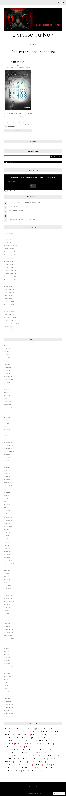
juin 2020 (6, 573)
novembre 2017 (8, 670)
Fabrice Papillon (9, 740)
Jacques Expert (19, 746)
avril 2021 (6, 542)
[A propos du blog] (61, 2)
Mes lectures (8, 326)
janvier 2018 (7, 663)
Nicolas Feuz (17, 764)
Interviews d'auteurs (10, 320)
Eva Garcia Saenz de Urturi (49, 737)
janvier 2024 (7, 439)
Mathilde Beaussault (20, 761)
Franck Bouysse (30, 740)
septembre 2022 (9, 489)
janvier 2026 (7, 367)
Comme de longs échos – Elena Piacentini (18, 61)
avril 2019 (6, 617)
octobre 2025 (8, 376)
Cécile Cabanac (35, 734)
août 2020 (7, 567)
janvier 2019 (7, 626)
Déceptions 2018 (9, 289)
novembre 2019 (8, 595)
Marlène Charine (53, 758)
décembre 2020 (8, 554)
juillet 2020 (7, 570)
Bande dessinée (8, 239)
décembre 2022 (8, 479)
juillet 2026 (7, 348)
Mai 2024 (6, 426)
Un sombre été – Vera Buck (16, 210)
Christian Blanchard (43, 731)
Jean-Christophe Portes (26, 749)
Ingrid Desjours (49, 743)
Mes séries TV (8, 330)
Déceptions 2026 (9, 314)
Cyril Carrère (26, 734)
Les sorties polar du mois (11, 323)
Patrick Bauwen (26, 767)
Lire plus (18, 130)
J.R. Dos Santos (9, 746)
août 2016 (7, 717)
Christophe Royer (55, 731)
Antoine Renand (40, 728)
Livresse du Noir (33, 35)
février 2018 (7, 660)
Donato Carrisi (8, 737)
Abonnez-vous (33, 170)
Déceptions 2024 (9, 308)
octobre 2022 (8, 486)
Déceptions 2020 (9, 295)
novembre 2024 (8, 411)
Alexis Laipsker (18, 728)
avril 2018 (6, 654)
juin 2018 (6, 648)
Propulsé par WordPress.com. (33, 793)
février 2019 (7, 623)
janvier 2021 (7, 551)
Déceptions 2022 (9, 301)
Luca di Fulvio (8, 758)
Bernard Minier (8, 731)
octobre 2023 (8, 448)
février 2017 (7, 698)
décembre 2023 (8, 442)
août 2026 (7, 345)
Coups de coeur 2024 (10, 277)
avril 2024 (7, 429)
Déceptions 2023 (9, 305)
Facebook (33, 141)
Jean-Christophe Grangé (11, 749)
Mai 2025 (6, 392)
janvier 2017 (7, 701)
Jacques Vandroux (42, 746)
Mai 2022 (6, 501)
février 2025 (7, 401)
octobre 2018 (8, 635)
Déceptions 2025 (9, 311)
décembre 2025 (8, 370)
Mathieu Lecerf (9, 761)
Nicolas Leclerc (28, 764)
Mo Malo (41, 761)
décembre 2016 (8, 704)
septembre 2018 (9, 639)
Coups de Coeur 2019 (10, 261)
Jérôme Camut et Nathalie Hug (34, 752)
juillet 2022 (7, 495)
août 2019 (7, 604)
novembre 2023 (8, 445)
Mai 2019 (6, 614)
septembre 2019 (9, 601)
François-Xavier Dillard (52, 740)
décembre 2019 (8, 592)
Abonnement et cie (9, 233)
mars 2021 (7, 545)
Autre (5, 236)
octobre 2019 (8, 598)
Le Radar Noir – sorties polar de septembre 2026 (24, 215)
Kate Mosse (17, 755)
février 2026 (7, 364)
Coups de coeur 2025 (10, 280)
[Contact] (64, 2)
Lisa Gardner (48, 755)
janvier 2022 (7, 514)
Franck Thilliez (40, 740)
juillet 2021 (7, 532)
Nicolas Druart (8, 764)
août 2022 (7, 492)
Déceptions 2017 (9, 286)
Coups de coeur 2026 (10, 283)
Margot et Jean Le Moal (40, 758)
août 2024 (7, 417)
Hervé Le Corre (39, 743)
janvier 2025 (7, 404)
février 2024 (7, 436)
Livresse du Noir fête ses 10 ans (18, 206)
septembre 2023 (9, 451)
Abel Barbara (8, 728)
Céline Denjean (45, 734)
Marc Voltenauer (27, 758)
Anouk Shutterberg (29, 728)
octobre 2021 (8, 523)
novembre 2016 (8, 707)
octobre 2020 (8, 561)
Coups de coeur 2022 (10, 270)
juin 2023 (6, 461)
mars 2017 (7, 695)
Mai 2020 (6, 576)
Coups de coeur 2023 (10, 273)
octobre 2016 (8, 710)
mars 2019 (7, 620)
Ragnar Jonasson (55, 767)
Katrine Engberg (26, 755)
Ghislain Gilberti (9, 743)
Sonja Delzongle (36, 770)
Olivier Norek (16, 767)
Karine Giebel (8, 755)
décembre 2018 (8, 629)
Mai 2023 (6, 464)
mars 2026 (7, 361)
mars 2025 (7, 398)
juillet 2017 (7, 682)
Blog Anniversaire (9, 248)
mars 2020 (7, 582)
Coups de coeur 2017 (10, 255)
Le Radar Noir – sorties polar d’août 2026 (21, 219)
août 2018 (7, 642)
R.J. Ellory (46, 767)
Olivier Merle (8, 767)
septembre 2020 (9, 564)
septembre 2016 (9, 713)
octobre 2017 (8, 673)
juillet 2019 (7, 607)
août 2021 (6, 529)
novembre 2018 (8, 632)
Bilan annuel (7, 242)
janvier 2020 (7, 589)
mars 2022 (7, 507)
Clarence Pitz (16, 734)
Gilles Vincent (18, 743)
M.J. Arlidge (17, 758)
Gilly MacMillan (29, 743)
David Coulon (55, 734)
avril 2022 (7, 504)
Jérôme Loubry (49, 752)
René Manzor (8, 770)
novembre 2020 (8, 557)
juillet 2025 (7, 386)
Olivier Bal (55, 764)
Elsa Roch (17, 737)
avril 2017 (6, 692)
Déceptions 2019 (9, 292)
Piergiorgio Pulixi (37, 767)
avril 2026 (7, 358)
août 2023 (7, 454)
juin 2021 (6, 536)
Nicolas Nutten (38, 764)
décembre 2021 (8, 517)
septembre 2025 (9, 379)
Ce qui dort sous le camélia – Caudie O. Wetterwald (24, 202)
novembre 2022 (8, 482)
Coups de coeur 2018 (10, 258)
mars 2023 (7, 470)
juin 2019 (6, 610)
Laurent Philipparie (38, 755)
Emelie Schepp (26, 737)
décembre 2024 (8, 408)
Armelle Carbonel (51, 728)
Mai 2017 (6, 688)
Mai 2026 (6, 355)
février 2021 (7, 548)
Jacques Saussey (30, 746)
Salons (6, 333)
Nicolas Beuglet (50, 761)
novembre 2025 (8, 373)
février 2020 (7, 586)
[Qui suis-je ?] (58, 2)
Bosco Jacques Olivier (21, 731)
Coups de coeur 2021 (10, 267)
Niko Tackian (47, 764)
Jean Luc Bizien (39, 749)
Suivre (33, 186)
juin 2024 (6, 423)
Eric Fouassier (36, 737)
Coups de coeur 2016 (10, 252)
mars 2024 (7, 433)
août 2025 (7, 383)
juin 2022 (6, 498)
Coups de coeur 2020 (10, 264)
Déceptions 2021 (9, 298)
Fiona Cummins (19, 740)
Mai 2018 (6, 651)
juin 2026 (6, 351)
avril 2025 (7, 395)
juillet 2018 (7, 645)
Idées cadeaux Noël (10, 317)
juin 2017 (6, 685)
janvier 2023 (7, 476)
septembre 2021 (9, 526)
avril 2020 (7, 579)
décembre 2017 (8, 667)
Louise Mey (57, 755)
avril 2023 (7, 467)
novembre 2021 (8, 520)
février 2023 (7, 473)
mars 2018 (7, 657)
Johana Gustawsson (51, 749)
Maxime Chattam (32, 761)
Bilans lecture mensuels (11, 245)
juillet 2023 (7, 457)
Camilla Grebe (32, 731)
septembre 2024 (9, 414)
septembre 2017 (9, 676)
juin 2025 (6, 389)
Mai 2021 (6, 539)
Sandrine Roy (17, 770)
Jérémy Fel (21, 752)
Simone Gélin (26, 770)
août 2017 (7, 679)
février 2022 (7, 511)
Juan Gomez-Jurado (10, 752)
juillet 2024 (7, 420)
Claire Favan (8, 734)
